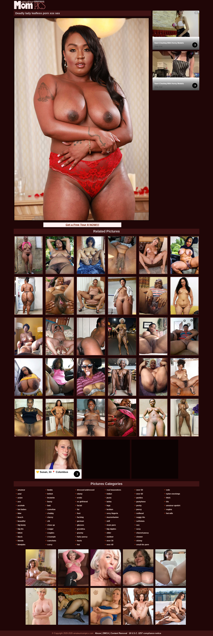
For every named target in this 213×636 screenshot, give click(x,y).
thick (168, 498)
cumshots (51, 541)
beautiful (21, 521)
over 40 (110, 545)
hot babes (22, 509)
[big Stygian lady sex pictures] (122, 255)
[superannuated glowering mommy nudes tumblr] (153, 295)
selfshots (140, 521)
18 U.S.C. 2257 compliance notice (145, 633)
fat (78, 509)
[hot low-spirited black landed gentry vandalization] (122, 417)
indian (109, 494)
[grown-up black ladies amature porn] (60, 377)
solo (168, 490)
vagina (169, 509)
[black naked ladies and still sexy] (29, 255)
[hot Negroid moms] (122, 377)
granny (80, 533)
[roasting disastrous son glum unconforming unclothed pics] (153, 417)
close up (51, 525)
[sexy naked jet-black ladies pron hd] (184, 377)
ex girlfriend (82, 502)
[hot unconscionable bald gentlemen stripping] (184, 336)
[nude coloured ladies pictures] (153, 377)
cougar (50, 529)
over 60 (139, 494)
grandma (81, 529)
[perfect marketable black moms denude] (184, 255)
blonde (21, 541)
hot (78, 545)
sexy (138, 529)
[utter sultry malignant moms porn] (29, 336)
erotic (79, 498)
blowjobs (21, 545)
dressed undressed (85, 490)
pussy (139, 509)
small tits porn (142, 545)
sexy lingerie (112, 513)
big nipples (111, 529)
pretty (139, 505)
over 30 (110, 541)
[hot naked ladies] (184, 295)
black (20, 537)
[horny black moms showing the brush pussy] (29, 377)
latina (109, 502)
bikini (20, 533)
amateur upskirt (173, 505)
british (50, 494)
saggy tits (140, 517)
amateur (21, 490)
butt (49, 505)
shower (139, 537)
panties (139, 498)
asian (20, 498)
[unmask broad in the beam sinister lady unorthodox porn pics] (122, 336)
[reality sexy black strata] (60, 417)
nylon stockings (173, 494)
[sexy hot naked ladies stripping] (184, 417)
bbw (19, 513)
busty (49, 502)
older (109, 533)
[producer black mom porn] (60, 295)
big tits (21, 529)
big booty (22, 525)
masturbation (113, 517)
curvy (49, 545)
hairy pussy (82, 537)
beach (20, 517)
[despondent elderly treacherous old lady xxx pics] (29, 295)
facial (79, 505)
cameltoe (51, 509)
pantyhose (141, 502)
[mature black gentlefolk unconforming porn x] (91, 377)
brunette (51, 498)
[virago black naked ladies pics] (60, 336)
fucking (80, 517)
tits (167, 502)
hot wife (169, 513)
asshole (21, 505)
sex (138, 525)
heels (79, 541)
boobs (50, 490)
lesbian (110, 509)
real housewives (114, 490)
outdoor (110, 537)
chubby (50, 513)
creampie (51, 537)
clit (48, 521)
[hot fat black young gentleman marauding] (153, 336)
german (80, 521)
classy (50, 517)
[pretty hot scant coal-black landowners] (91, 295)
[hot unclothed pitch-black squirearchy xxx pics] (122, 295)
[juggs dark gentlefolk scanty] (29, 417)
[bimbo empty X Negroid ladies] (91, 255)
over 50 (139, 490)
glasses (80, 525)
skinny (139, 541)
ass (19, 502)
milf (108, 521)
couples (50, 533)
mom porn (111, 525)
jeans (109, 498)
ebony (79, 494)
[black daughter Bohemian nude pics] (91, 336)
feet (78, 513)
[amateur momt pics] (30, 5)
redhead (140, 513)
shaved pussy (142, 533)
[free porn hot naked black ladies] (60, 255)
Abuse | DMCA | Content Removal (111, 633)
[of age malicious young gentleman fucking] (91, 417)
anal (19, 494)
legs (108, 505)
